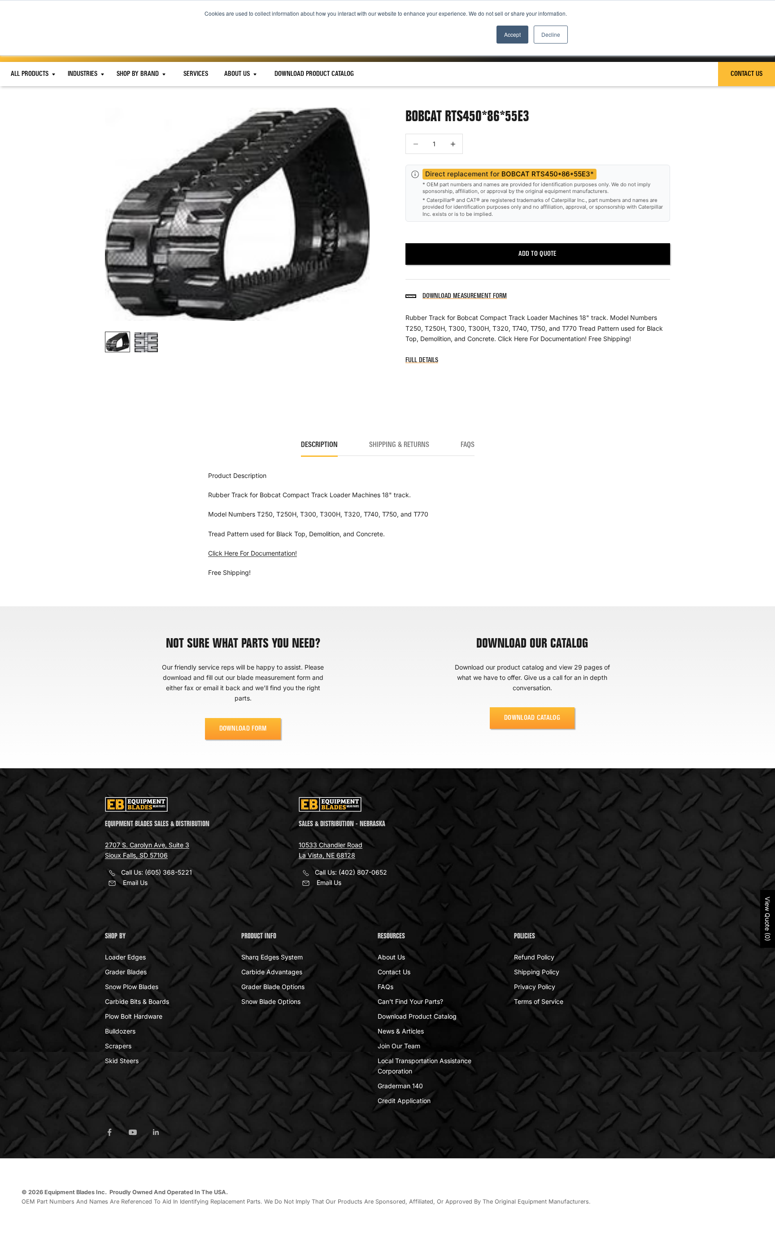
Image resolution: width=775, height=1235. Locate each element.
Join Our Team (399, 1046)
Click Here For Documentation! (252, 553)
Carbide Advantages (271, 972)
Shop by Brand (139, 74)
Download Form (243, 729)
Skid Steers (122, 1060)
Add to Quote (537, 254)
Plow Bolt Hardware (133, 1016)
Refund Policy (534, 957)
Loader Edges (125, 957)
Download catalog (532, 718)
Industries (83, 74)
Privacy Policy (534, 986)
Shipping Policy (536, 972)
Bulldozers (120, 1031)
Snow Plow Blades (131, 986)
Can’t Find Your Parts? (410, 1001)
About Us (238, 74)
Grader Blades (126, 972)
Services (195, 74)
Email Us (135, 882)
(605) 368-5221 (168, 872)
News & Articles (401, 1031)
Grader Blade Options (273, 986)
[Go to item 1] (117, 342)
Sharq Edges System (272, 957)
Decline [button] (550, 34)
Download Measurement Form (464, 296)
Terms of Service (538, 1001)
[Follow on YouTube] (132, 1132)
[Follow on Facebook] (109, 1132)
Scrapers (118, 1046)
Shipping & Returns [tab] (399, 445)
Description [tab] (319, 445)
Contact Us (746, 74)
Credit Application (404, 1100)
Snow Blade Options (270, 1001)
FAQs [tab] (468, 445)
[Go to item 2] (146, 342)
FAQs (385, 986)
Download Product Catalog (314, 74)
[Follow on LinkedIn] (156, 1132)
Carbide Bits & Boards (137, 1001)
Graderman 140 (400, 1086)
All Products (30, 74)
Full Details (421, 360)
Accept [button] (512, 34)
